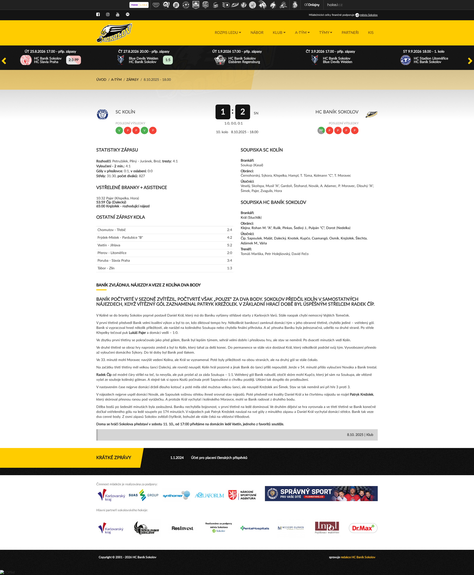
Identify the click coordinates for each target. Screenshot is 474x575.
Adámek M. (249, 243)
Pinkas (287, 228)
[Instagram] (108, 15)
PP (321, 130)
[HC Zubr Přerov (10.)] (243, 5)
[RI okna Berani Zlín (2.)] (166, 5)
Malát (268, 238)
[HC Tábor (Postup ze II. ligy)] (283, 5)
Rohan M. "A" (262, 228)
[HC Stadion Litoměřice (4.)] (185, 5)
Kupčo (305, 238)
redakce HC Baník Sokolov (358, 557)
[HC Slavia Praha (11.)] (252, 5)
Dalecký (280, 238)
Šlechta (361, 238)
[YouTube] (117, 15)
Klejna (245, 228)
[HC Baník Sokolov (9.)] (234, 5)
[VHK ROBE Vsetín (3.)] (176, 5)
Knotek (293, 238)
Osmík (334, 238)
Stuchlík (255, 217)
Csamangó (320, 238)
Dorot (330, 228)
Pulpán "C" (316, 228)
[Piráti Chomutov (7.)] (216, 5)
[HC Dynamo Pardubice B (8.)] (225, 5)
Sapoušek (254, 238)
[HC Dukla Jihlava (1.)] (156, 5)
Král (244, 217)
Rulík (277, 228)
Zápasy (132, 80)
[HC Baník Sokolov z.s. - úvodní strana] (114, 32)
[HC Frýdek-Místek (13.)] (273, 5)
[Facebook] (98, 15)
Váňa (263, 243)
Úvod (101, 80)
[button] (228, 32)
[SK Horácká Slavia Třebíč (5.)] (195, 5)
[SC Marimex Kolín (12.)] (262, 5)
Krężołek (347, 238)
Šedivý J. (300, 228)
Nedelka (343, 228)
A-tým (116, 80)
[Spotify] (127, 15)
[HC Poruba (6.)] (205, 5)
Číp (243, 238)
